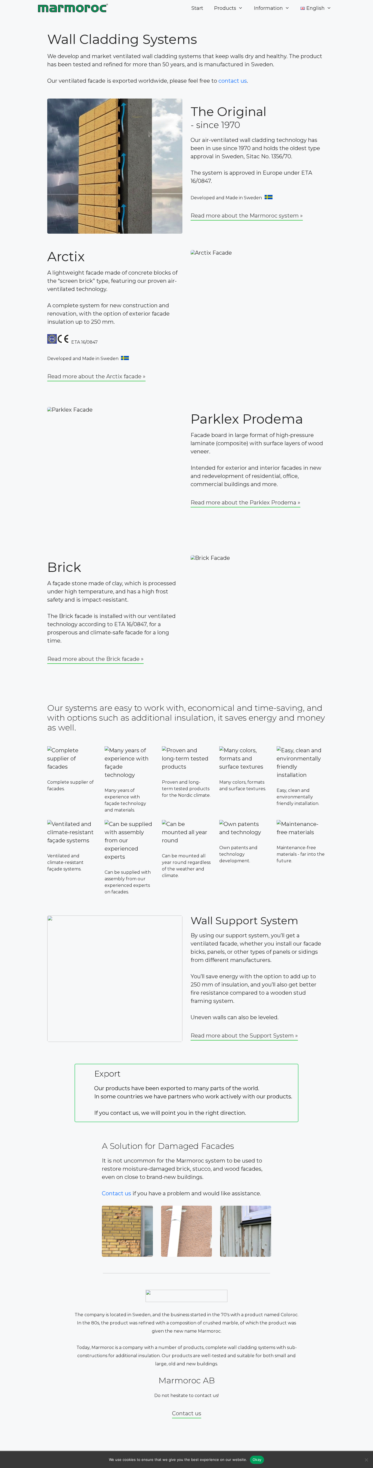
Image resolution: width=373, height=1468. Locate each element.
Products (225, 8)
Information (268, 8)
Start (197, 8)
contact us (232, 81)
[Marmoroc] (73, 8)
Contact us (116, 1193)
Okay (257, 1459)
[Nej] (366, 1460)
